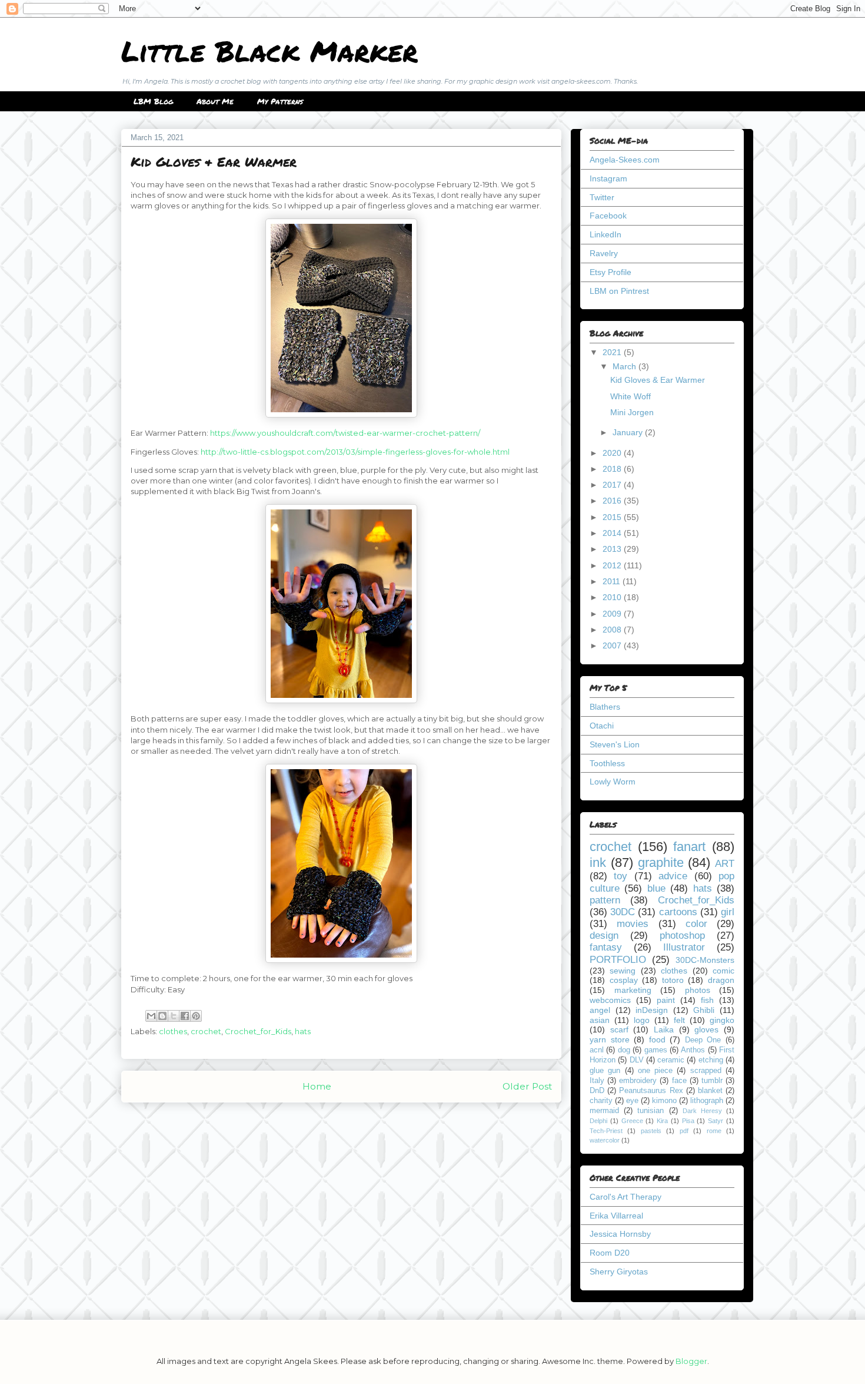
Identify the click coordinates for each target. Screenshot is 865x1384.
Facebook (608, 215)
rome (714, 1130)
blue (656, 888)
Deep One (703, 1040)
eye (632, 1101)
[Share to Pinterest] (196, 1016)
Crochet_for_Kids (258, 1031)
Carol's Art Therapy (625, 1196)
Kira (662, 1120)
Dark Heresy (702, 1110)
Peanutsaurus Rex (651, 1091)
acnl (597, 1050)
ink (598, 862)
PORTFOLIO (618, 959)
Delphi (598, 1120)
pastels (651, 1130)
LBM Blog (153, 101)
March (625, 366)
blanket (710, 1091)
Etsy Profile (610, 272)
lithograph (706, 1101)
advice (672, 876)
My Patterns (280, 101)
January (629, 432)
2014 (613, 533)
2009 (613, 613)
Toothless (607, 763)
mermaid (604, 1111)
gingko (722, 1020)
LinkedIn (605, 234)
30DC (622, 912)
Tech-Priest (606, 1130)
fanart (689, 846)
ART (724, 863)
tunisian (650, 1111)
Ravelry (604, 253)
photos (697, 990)
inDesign (652, 1010)
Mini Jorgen (632, 412)
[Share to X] (173, 1016)
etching (710, 1060)
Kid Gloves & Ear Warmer (657, 380)
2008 (613, 629)
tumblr (712, 1081)
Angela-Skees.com (625, 159)
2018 (613, 469)
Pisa (688, 1120)
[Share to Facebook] (185, 1016)
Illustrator (684, 947)
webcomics (610, 1000)
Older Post (527, 1086)
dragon (721, 980)
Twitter (602, 197)
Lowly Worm (613, 781)
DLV (637, 1060)
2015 (613, 517)
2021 (613, 352)
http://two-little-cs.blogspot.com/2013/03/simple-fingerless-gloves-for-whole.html (355, 451)
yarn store (610, 1039)
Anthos (693, 1050)
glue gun (605, 1071)
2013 (613, 549)
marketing (632, 990)
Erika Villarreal (616, 1215)
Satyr (715, 1120)
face (679, 1081)
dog (624, 1050)
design (604, 935)
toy (620, 876)
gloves (706, 1029)
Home (316, 1086)
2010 (613, 597)
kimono (664, 1101)
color (696, 923)
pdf (684, 1130)
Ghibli (703, 1010)
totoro (673, 980)
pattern (605, 900)
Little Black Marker (269, 51)
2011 (613, 581)
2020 (613, 453)
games (655, 1050)
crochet (206, 1031)
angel (600, 1010)
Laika (664, 1029)
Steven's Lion (615, 744)
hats (303, 1031)
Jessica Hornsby (620, 1234)
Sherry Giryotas (619, 1271)
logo (642, 1020)
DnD (597, 1091)
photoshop (682, 935)
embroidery (638, 1081)
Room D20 (610, 1252)
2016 (613, 500)
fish (707, 1000)
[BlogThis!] (162, 1016)
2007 (613, 645)
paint (666, 1000)
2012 (613, 565)
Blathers (605, 706)
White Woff (630, 396)
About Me (215, 101)
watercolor (605, 1140)
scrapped (705, 1071)
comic (723, 970)
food (657, 1039)
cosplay (624, 980)
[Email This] (151, 1016)
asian (600, 1020)
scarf (619, 1029)
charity (601, 1101)
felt (679, 1020)
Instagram (608, 178)
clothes (173, 1031)
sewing (623, 970)
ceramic (670, 1060)
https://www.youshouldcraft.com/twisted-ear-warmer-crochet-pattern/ (345, 433)
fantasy (606, 947)
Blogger (691, 1361)
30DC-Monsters (705, 960)
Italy (597, 1081)
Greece (632, 1120)
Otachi (602, 725)
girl (727, 912)
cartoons (678, 912)
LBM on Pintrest (619, 291)
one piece (655, 1071)
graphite (661, 862)
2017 (613, 484)
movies (632, 923)
